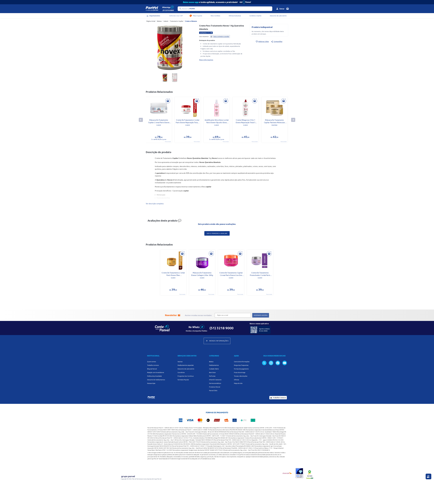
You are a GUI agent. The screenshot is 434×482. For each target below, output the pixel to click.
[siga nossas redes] (264, 362)
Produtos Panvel (214, 387)
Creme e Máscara (191, 21)
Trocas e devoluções (240, 376)
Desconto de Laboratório (278, 16)
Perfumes (212, 376)
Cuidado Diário (214, 369)
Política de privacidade (154, 376)
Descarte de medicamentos (156, 380)
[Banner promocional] (217, 2)
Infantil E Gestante (215, 380)
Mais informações (206, 60)
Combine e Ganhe (255, 16)
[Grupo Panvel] (128, 476)
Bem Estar (212, 372)
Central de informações (241, 362)
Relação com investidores (155, 372)
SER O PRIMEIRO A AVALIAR (217, 233)
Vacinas (180, 362)
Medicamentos (214, 365)
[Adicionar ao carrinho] (167, 100)
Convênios (181, 372)
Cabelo (165, 21)
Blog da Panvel (152, 369)
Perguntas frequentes (241, 365)
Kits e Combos (215, 16)
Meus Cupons (197, 16)
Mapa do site (238, 383)
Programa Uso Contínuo (186, 376)
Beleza (159, 21)
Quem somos (151, 362)
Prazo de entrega (239, 372)
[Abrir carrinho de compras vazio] (287, 8)
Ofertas (236, 380)
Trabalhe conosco (153, 365)
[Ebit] (299, 473)
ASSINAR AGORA (260, 315)
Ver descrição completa (155, 203)
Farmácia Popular (183, 380)
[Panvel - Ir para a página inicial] (152, 8)
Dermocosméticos (215, 383)
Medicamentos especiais (186, 365)
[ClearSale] (287, 473)
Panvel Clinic (213, 390)
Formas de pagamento (241, 369)
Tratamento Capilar (176, 21)
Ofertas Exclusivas (235, 16)
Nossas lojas (151, 383)
